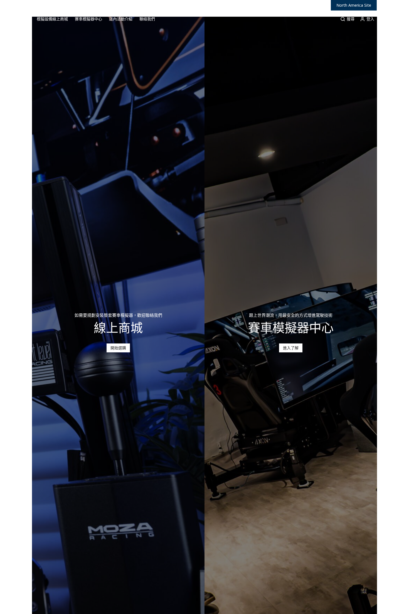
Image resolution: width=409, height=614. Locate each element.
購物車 (392, 19)
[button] (118, 347)
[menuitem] (23, 19)
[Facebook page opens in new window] (386, 5)
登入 (370, 19)
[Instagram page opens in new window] (394, 5)
